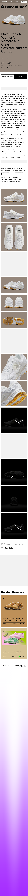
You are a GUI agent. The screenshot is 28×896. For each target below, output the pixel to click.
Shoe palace (19, 172)
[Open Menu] (2, 6)
